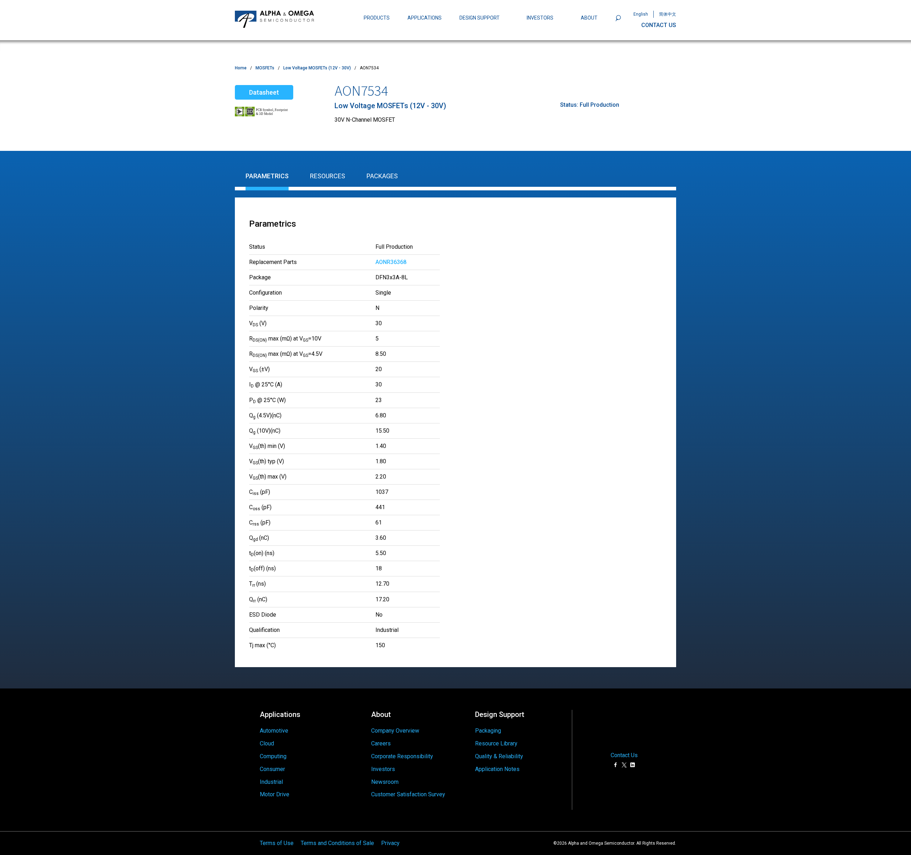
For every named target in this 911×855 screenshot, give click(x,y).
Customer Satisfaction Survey (408, 794)
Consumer (272, 769)
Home (241, 67)
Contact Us (624, 755)
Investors (383, 769)
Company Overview (395, 730)
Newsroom (385, 782)
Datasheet (264, 92)
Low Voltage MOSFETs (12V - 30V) (317, 67)
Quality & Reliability (499, 756)
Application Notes (497, 769)
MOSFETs (265, 67)
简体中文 (667, 14)
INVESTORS (540, 18)
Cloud (267, 743)
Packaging (488, 730)
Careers (381, 743)
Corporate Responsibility (402, 756)
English (640, 14)
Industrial (271, 782)
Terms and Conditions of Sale (337, 843)
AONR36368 (390, 262)
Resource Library (496, 743)
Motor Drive (274, 794)
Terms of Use (277, 843)
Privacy (390, 843)
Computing (273, 756)
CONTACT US (658, 25)
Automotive (274, 730)
